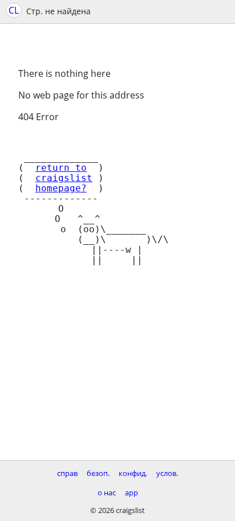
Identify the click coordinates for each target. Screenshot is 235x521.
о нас (107, 492)
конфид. (133, 473)
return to (61, 168)
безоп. (98, 473)
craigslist (63, 178)
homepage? (61, 188)
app (131, 492)
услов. (167, 473)
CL (14, 10)
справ (67, 473)
